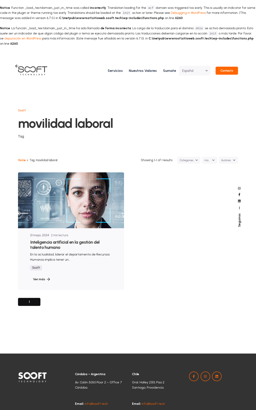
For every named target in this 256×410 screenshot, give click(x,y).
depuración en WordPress (22, 38)
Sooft (22, 110)
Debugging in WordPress (188, 13)
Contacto (226, 70)
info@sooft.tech (96, 404)
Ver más (39, 279)
